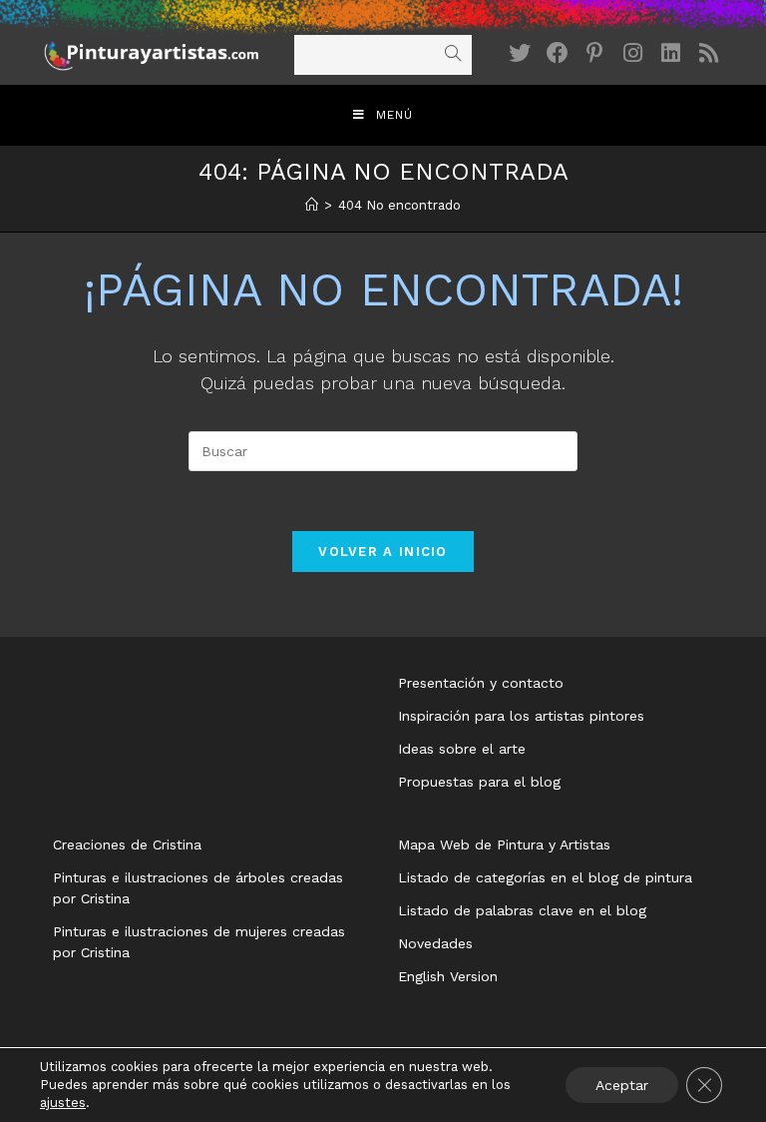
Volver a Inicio (383, 551)
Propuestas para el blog (479, 782)
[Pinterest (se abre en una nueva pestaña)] (595, 53)
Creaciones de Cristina (127, 844)
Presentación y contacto (481, 683)
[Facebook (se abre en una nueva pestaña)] (557, 53)
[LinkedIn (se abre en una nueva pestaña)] (671, 53)
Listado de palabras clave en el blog (522, 910)
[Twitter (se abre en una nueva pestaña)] (520, 53)
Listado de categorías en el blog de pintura (545, 877)
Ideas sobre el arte (462, 749)
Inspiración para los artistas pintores (521, 716)
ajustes (63, 1102)
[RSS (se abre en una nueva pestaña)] (709, 53)
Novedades (435, 943)
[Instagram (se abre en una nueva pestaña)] (633, 53)
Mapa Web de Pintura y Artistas (504, 844)
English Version (448, 976)
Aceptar (621, 1085)
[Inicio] (311, 205)
